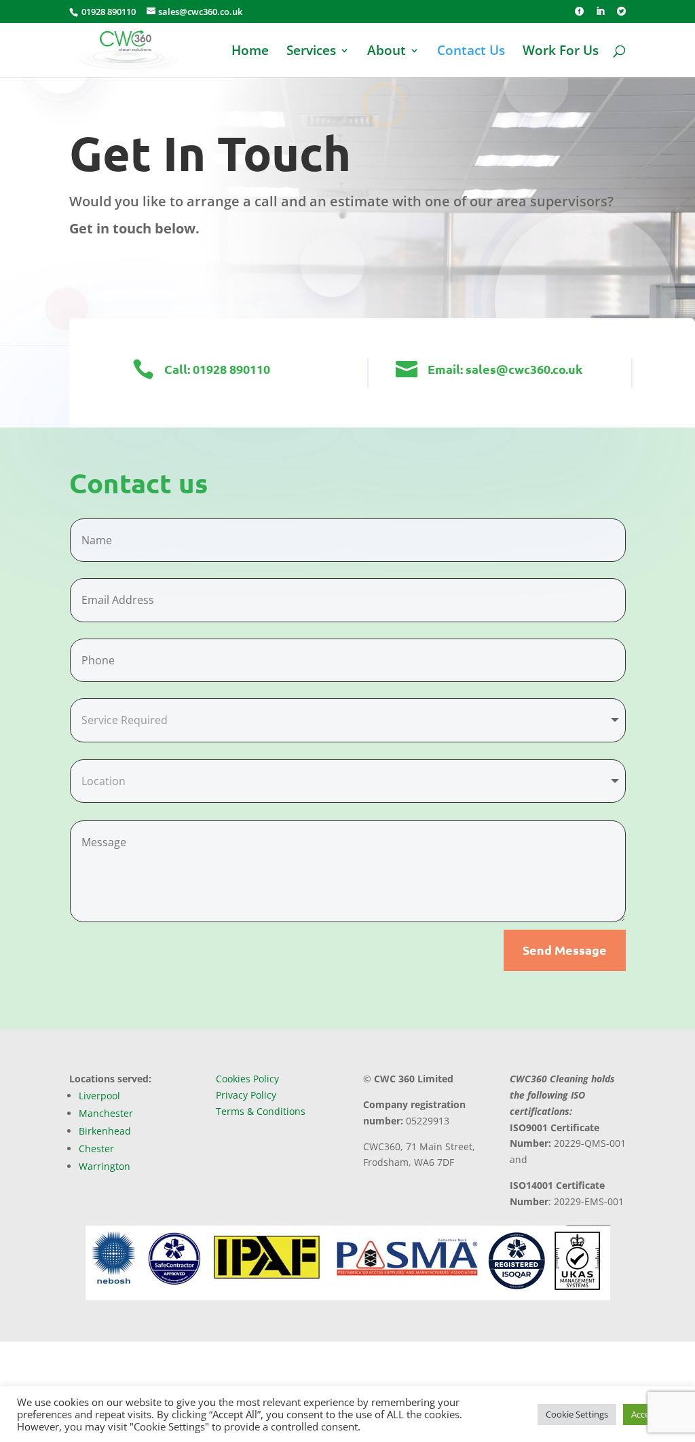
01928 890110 (107, 11)
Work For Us (561, 52)
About (386, 52)
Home (250, 52)
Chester (96, 1148)
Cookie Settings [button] (577, 1414)
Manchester (106, 1113)
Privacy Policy (246, 1094)
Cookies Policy (247, 1078)
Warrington (104, 1166)
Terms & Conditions (260, 1111)
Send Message (565, 949)
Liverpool (99, 1095)
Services (311, 52)
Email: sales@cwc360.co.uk (505, 369)
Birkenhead (105, 1130)
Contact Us (471, 52)
